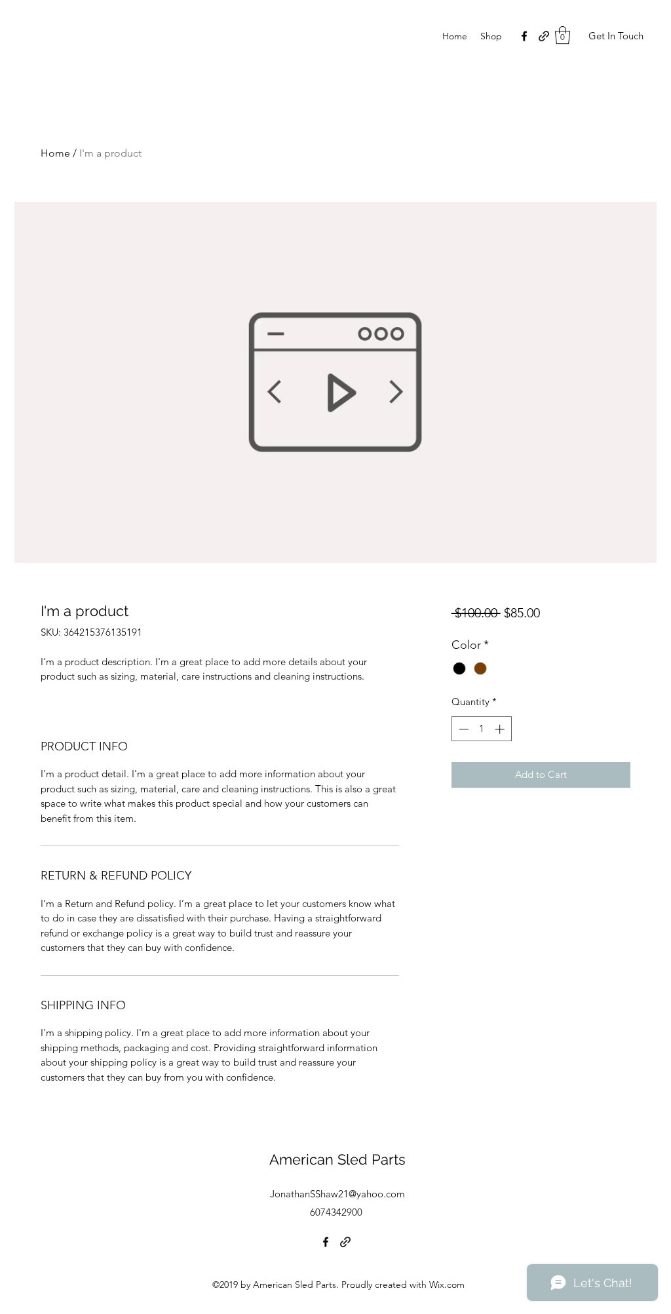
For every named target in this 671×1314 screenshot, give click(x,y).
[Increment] (501, 729)
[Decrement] (462, 729)
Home (55, 153)
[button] (562, 35)
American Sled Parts (337, 1159)
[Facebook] (524, 36)
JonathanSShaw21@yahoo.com (337, 1194)
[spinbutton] (481, 729)
